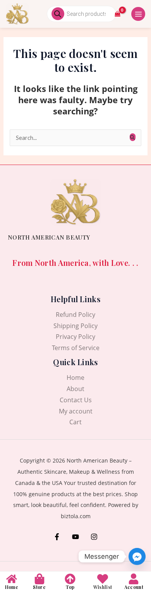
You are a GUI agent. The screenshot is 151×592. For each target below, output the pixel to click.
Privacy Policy (75, 336)
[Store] (39, 578)
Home (75, 377)
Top (70, 587)
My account (76, 411)
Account (133, 587)
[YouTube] (75, 536)
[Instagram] (94, 536)
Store (39, 587)
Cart (75, 422)
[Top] (70, 578)
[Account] (133, 578)
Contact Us (76, 400)
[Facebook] (56, 536)
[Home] (11, 578)
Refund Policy (75, 314)
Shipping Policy (75, 326)
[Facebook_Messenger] (137, 556)
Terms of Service (76, 348)
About (75, 388)
